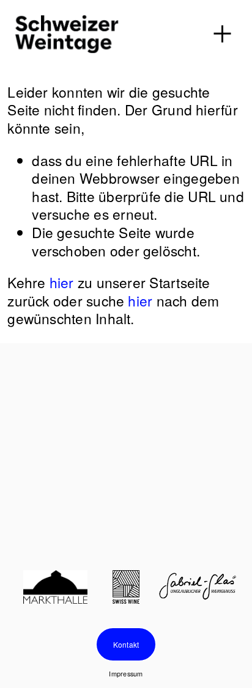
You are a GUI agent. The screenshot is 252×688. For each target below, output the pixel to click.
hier (62, 282)
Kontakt (126, 644)
